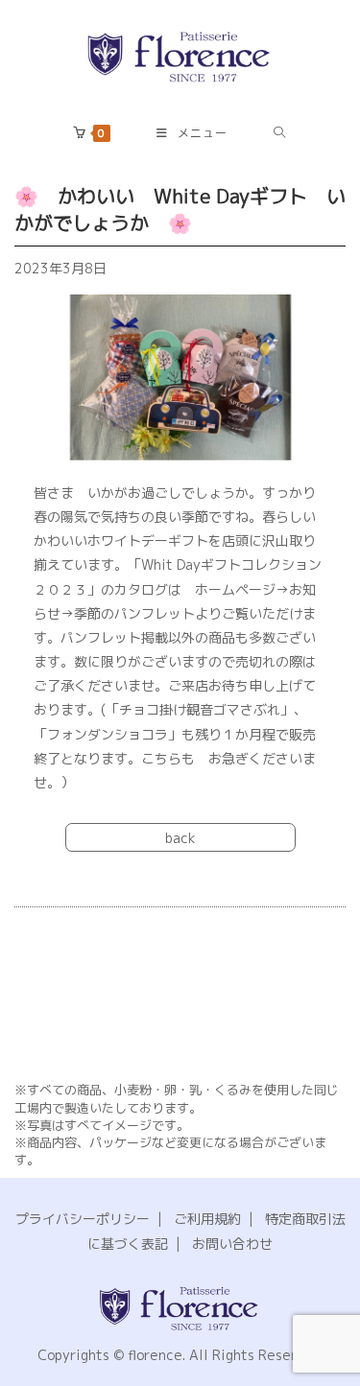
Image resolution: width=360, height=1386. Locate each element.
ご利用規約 (207, 1219)
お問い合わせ (232, 1243)
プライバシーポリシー (82, 1219)
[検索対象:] (279, 133)
